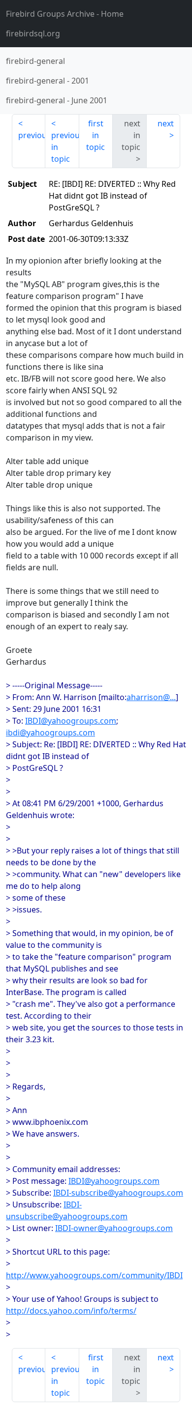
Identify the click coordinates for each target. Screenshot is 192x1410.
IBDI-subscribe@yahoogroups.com (118, 1192)
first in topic (95, 135)
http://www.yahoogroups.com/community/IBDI (94, 1275)
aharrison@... (151, 697)
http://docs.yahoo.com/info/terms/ (71, 1310)
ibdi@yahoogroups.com (50, 732)
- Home (65, 13)
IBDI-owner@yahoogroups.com (114, 1228)
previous (31, 135)
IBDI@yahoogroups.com (70, 720)
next (166, 123)
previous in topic (65, 147)
